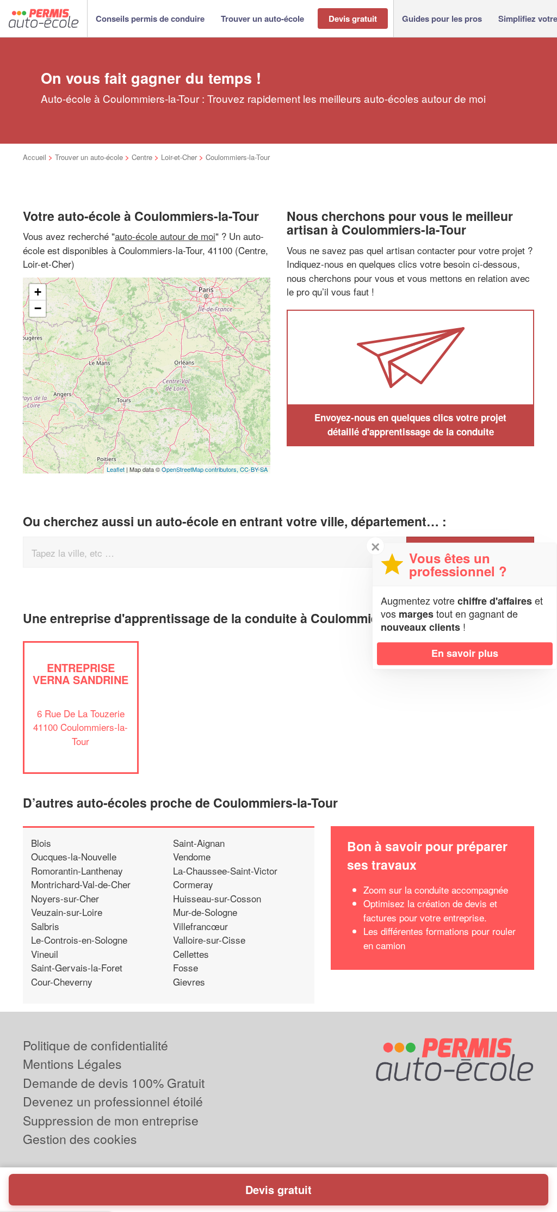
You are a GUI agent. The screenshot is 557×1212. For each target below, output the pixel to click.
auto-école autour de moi (165, 236)
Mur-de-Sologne (205, 912)
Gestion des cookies (80, 1139)
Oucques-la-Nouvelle (73, 856)
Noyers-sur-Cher (65, 898)
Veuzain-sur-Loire (66, 912)
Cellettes (191, 954)
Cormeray (193, 884)
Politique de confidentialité (95, 1045)
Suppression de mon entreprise (111, 1120)
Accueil (34, 157)
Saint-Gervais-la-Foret (76, 967)
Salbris (45, 926)
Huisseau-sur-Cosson (217, 898)
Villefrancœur (200, 926)
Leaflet (116, 469)
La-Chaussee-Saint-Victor (225, 870)
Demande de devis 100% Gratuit (114, 1083)
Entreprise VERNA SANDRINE (80, 673)
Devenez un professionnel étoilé (113, 1101)
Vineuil (44, 954)
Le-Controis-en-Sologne (79, 939)
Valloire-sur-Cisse (209, 939)
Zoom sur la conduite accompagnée (435, 889)
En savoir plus (464, 653)
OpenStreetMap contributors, (201, 469)
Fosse (185, 967)
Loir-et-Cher (179, 157)
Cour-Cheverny (61, 981)
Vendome (192, 856)
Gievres (189, 981)
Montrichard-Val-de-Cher (81, 884)
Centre (142, 157)
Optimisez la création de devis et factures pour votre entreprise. (430, 910)
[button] (150, 19)
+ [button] (37, 292)
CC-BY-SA (254, 469)
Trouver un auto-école (89, 157)
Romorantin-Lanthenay (77, 870)
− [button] (37, 308)
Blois (41, 843)
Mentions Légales (72, 1064)
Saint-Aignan (199, 843)
